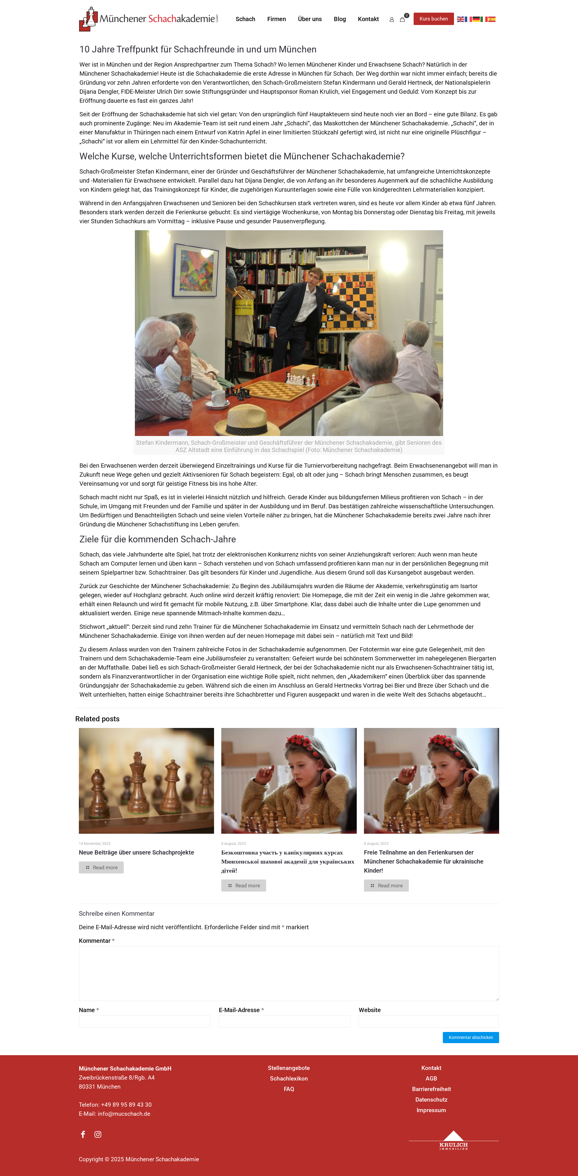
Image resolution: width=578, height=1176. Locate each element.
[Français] (469, 19)
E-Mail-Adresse (241, 1010)
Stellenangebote (289, 1068)
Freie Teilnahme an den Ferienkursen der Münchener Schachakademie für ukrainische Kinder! (423, 861)
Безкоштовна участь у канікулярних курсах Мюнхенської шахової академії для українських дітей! (287, 861)
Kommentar (97, 940)
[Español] (492, 19)
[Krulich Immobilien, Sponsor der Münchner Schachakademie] (454, 1140)
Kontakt (431, 1068)
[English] (461, 19)
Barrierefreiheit (431, 1089)
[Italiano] (484, 19)
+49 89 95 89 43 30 (126, 1104)
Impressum (431, 1110)
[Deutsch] (476, 19)
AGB (431, 1078)
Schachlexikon (289, 1078)
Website (370, 1010)
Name (89, 1010)
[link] (454, 1140)
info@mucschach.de (124, 1113)
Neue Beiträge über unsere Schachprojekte (136, 852)
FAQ (289, 1089)
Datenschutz (431, 1099)
